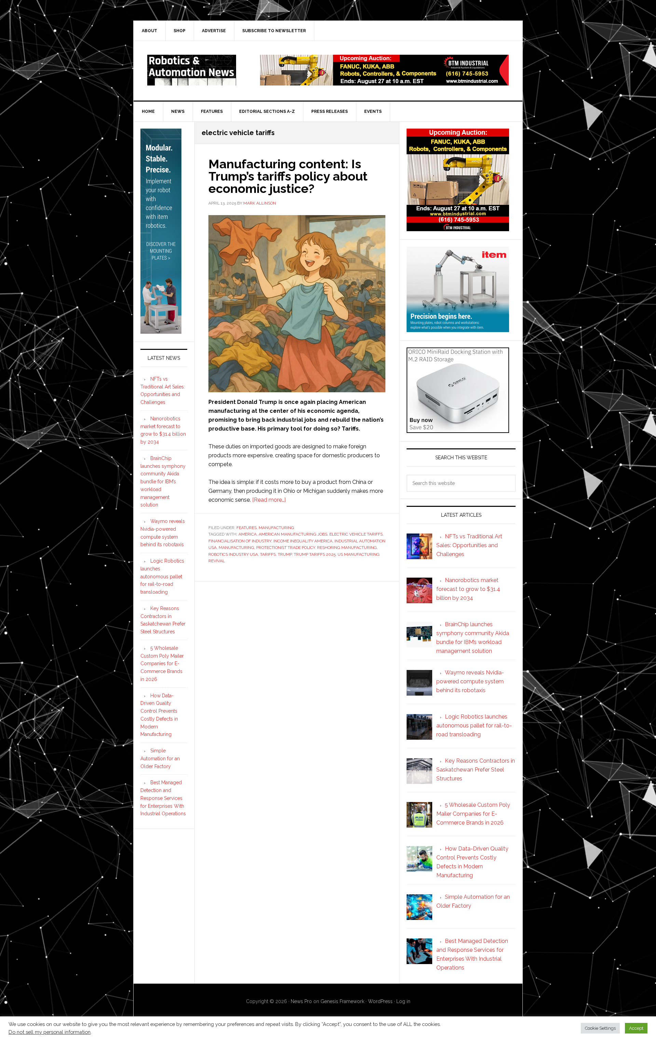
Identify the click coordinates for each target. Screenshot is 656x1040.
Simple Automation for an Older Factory (160, 758)
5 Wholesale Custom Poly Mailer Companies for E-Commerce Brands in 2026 (162, 663)
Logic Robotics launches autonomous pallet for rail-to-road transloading (162, 576)
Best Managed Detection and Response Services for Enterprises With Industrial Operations (163, 798)
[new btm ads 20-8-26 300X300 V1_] (458, 228)
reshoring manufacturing (347, 547)
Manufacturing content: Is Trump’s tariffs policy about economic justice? (288, 176)
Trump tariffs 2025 (315, 554)
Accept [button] (636, 1028)
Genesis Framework (342, 1001)
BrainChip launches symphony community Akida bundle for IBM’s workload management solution (163, 482)
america (247, 534)
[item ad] (458, 329)
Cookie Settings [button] (600, 1028)
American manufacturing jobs (293, 534)
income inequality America (302, 541)
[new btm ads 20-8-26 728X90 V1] (384, 82)
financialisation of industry (239, 541)
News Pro (301, 1001)
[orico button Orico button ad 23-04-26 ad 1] (458, 429)
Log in (403, 1001)
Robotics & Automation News (191, 70)
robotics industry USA (233, 554)
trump (285, 554)
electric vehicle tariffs (356, 534)
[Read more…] (269, 500)
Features (246, 527)
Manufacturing (276, 527)
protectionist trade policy (285, 547)
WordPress (380, 1001)
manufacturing (236, 547)
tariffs (268, 554)
